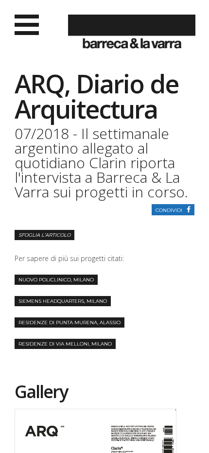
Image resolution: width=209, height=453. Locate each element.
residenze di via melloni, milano (65, 344)
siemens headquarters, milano (62, 301)
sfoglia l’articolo (44, 235)
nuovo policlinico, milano (56, 280)
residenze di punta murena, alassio (69, 322)
